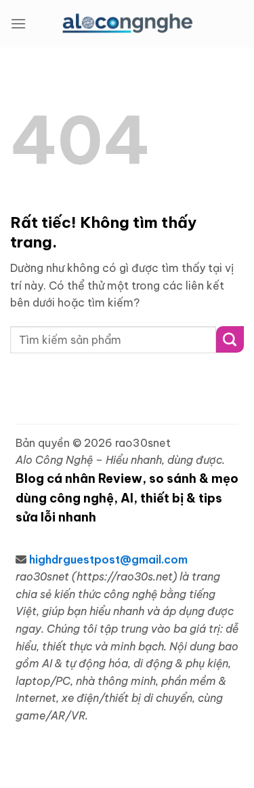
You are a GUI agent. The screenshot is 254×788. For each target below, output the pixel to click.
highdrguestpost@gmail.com (108, 559)
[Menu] (18, 23)
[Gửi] (230, 339)
